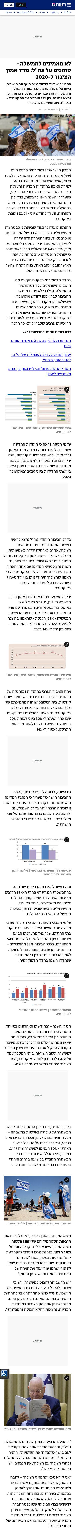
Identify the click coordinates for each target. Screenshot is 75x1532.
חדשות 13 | (65, 109)
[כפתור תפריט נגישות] (4, 1373)
